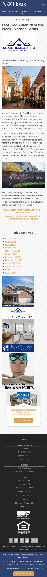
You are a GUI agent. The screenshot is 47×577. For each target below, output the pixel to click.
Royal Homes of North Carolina (22, 209)
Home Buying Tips (24, 499)
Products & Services (24, 491)
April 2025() (11, 238)
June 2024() (10, 241)
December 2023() (13, 257)
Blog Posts (20, 12)
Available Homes (24, 468)
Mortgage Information (25, 495)
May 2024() (10, 244)
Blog (34, 540)
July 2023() (10, 272)
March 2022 (29, 12)
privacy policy (37, 568)
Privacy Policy (27, 546)
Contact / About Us (10, 546)
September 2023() (13, 266)
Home (4, 12)
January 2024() (12, 254)
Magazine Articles (24, 484)
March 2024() (11, 247)
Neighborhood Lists (24, 455)
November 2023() (13, 260)
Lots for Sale (24, 459)
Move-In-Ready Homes (24, 472)
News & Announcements (24, 488)
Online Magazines (24, 480)
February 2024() (12, 251)
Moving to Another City (24, 503)
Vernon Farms (23, 212)
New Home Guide (24, 445)
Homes (24, 465)
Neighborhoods (24, 452)
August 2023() (12, 269)
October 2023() (12, 263)
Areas (24, 439)
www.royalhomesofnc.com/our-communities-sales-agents (23, 217)
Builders (24, 448)
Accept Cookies (23, 573)
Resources (11, 12)
